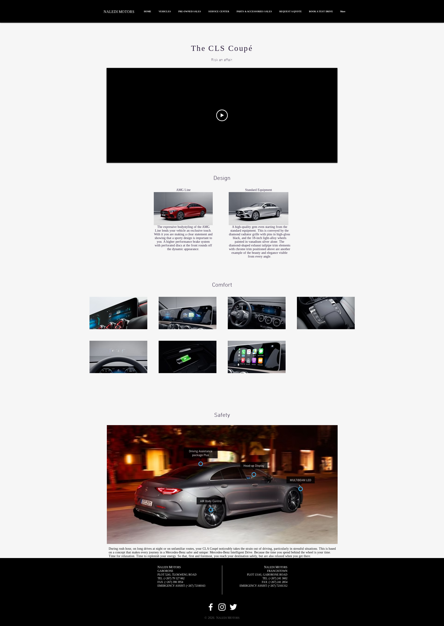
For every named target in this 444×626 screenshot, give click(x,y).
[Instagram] (222, 607)
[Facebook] (211, 607)
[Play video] (222, 115)
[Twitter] (233, 607)
